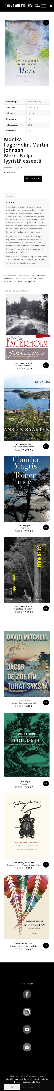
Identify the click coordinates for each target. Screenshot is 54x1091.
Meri (6, 282)
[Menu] (42, 6)
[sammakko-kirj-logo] (22, 6)
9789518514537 (39, 278)
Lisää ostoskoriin (33, 178)
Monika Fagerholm (28, 282)
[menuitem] (35, 6)
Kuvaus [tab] (10, 196)
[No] (50, 1081)
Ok (12, 1087)
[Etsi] (35, 6)
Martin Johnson (14, 282)
